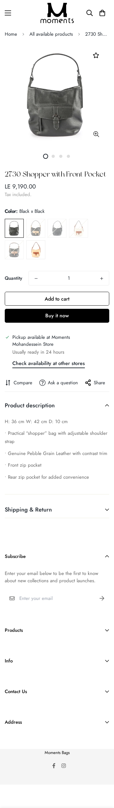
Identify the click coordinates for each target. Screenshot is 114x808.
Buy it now (57, 315)
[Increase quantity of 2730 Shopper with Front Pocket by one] (101, 278)
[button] (102, 13)
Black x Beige (35, 228)
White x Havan (78, 228)
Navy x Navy (57, 228)
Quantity (13, 278)
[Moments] (57, 13)
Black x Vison (14, 249)
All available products (51, 34)
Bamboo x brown (35, 249)
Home (11, 34)
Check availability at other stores (48, 363)
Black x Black (14, 228)
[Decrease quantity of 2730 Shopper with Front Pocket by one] (36, 278)
